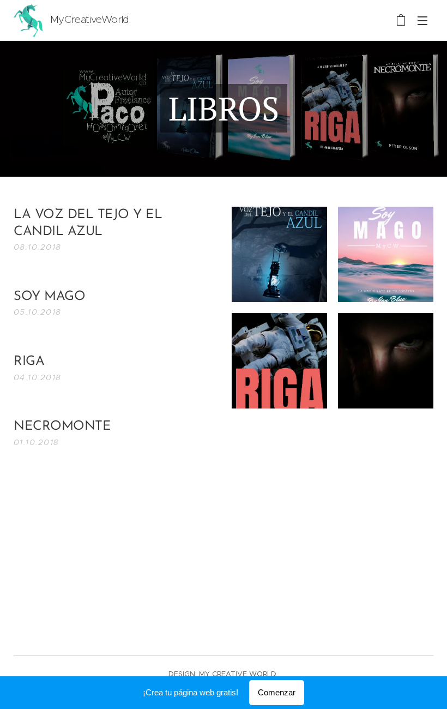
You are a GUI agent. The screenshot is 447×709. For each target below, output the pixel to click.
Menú (422, 20)
